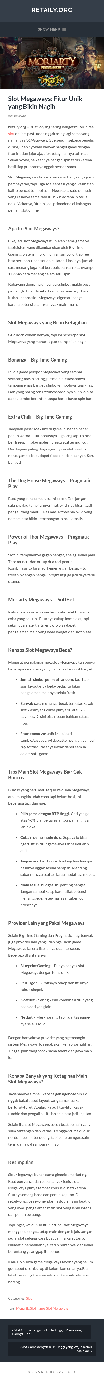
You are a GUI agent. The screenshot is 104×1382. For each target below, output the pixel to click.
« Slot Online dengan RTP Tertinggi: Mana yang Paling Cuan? (47, 1332)
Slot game (37, 1308)
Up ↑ (72, 1372)
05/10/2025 (17, 115)
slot (11, 133)
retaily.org (52, 10)
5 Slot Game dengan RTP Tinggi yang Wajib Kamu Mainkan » (55, 1349)
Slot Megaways (57, 1308)
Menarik (22, 1308)
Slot (29, 1298)
